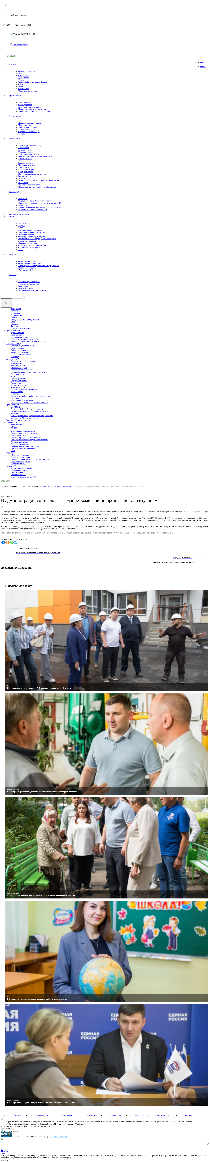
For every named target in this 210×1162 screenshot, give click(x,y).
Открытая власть (15, 116)
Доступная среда (25, 159)
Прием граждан (24, 125)
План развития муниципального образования (37, 187)
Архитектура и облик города (30, 145)
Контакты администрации (29, 282)
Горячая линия (24, 286)
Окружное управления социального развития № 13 (39, 203)
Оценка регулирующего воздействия (33, 236)
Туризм (21, 80)
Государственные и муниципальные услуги (36, 156)
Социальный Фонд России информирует (35, 201)
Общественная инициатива (29, 263)
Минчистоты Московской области (32, 210)
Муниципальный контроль (29, 185)
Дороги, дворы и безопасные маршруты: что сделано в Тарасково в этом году (41, 895)
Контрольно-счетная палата (29, 107)
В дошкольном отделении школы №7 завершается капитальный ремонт (39, 688)
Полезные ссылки (25, 288)
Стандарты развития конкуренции (32, 245)
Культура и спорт (25, 172)
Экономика (23, 183)
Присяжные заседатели (28, 268)
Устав (20, 250)
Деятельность (14, 138)
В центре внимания (13, 686)
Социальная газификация (28, 132)
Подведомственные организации (32, 109)
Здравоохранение (25, 163)
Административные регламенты (31, 232)
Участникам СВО (26, 270)
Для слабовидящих (20, 45)
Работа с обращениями (27, 127)
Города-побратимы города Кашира (32, 82)
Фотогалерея (23, 89)
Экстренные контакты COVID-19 (32, 290)
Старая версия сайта (58, 1137)
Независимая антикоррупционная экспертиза (37, 239)
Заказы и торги (24, 176)
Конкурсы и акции (26, 169)
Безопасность (23, 148)
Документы (13, 216)
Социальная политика (27, 243)
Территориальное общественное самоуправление (38, 266)
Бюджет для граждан (26, 129)
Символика (23, 76)
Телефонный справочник (28, 284)
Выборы (22, 134)
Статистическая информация (30, 247)
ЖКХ (20, 161)
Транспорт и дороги (26, 152)
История (21, 73)
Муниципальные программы (30, 230)
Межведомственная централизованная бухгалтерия (39, 207)
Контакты (12, 275)
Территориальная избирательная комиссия (35, 111)
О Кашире (13, 64)
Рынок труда (23, 167)
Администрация (25, 102)
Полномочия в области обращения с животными (38, 180)
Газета (21, 228)
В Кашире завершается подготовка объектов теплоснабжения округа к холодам (42, 792)
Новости (22, 86)
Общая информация (26, 71)
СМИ (20, 84)
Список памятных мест (28, 91)
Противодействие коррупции (18, 420)
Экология (22, 178)
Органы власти (14, 95)
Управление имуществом (28, 154)
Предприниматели (26, 234)
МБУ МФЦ (23, 199)
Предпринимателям (26, 165)
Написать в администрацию (30, 123)
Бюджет (21, 226)
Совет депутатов (25, 105)
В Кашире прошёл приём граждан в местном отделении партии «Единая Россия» (43, 1103)
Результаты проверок (27, 241)
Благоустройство (25, 150)
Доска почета (23, 78)
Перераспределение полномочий (32, 174)
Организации (13, 192)
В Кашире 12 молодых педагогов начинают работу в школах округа (37, 999)
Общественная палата (27, 261)
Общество (13, 254)
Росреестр (22, 205)
